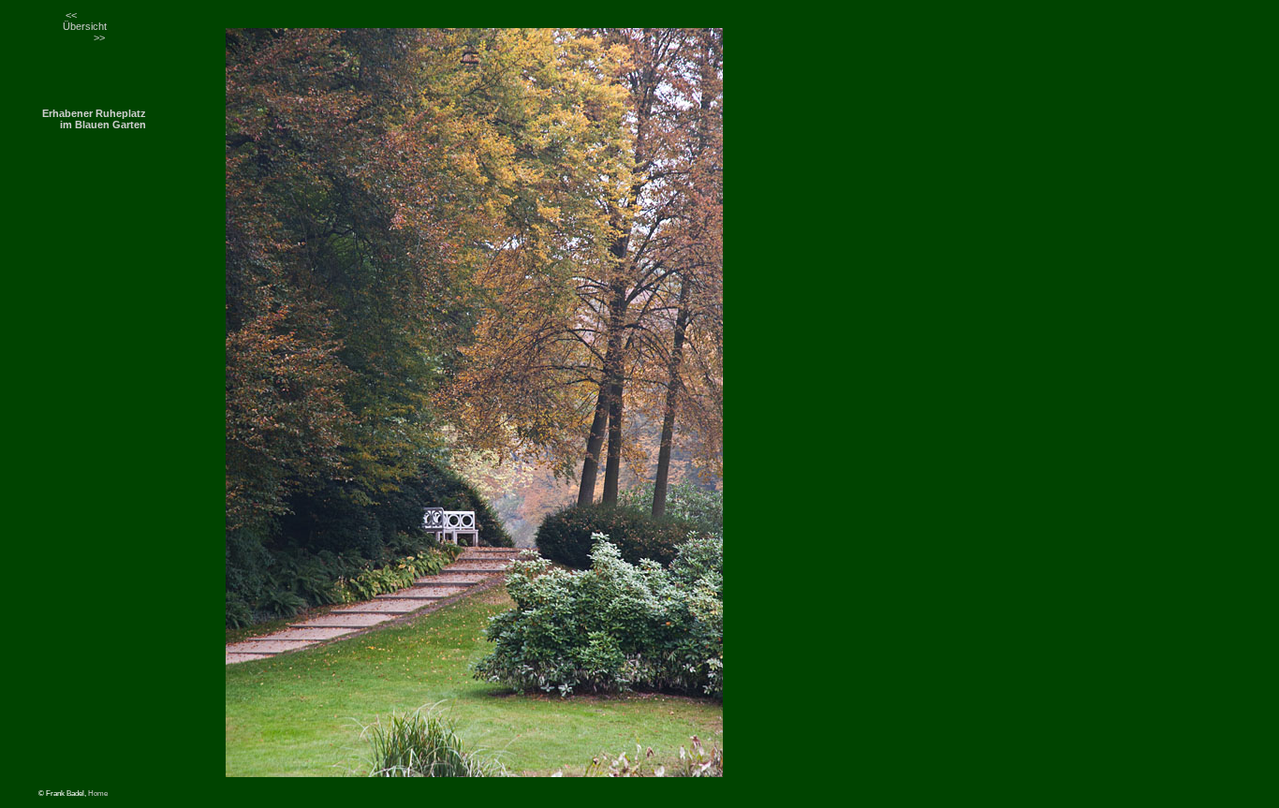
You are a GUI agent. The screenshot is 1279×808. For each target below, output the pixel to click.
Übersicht (85, 26)
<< (71, 15)
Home (98, 793)
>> (99, 37)
